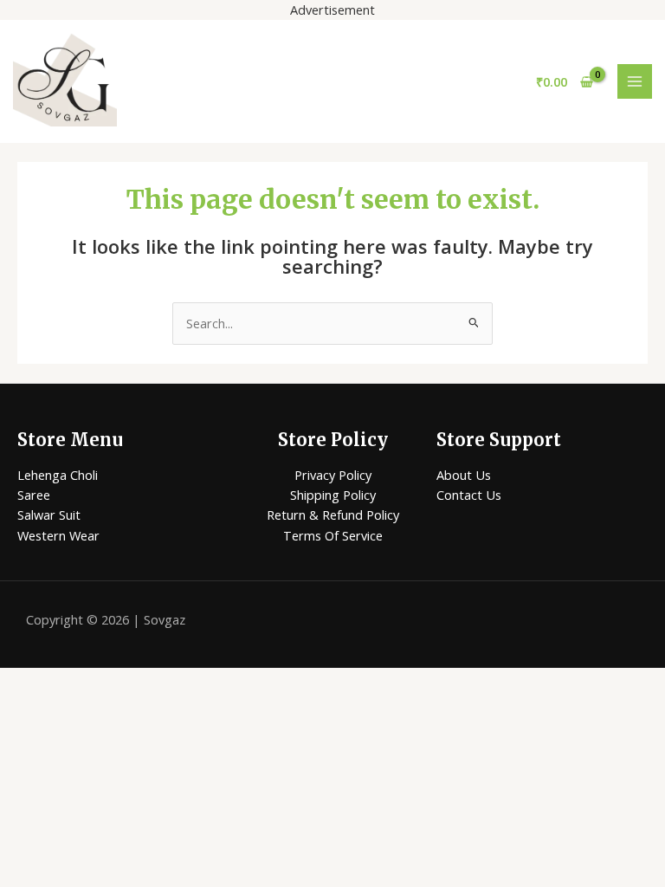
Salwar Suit (49, 514)
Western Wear (58, 535)
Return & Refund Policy (333, 514)
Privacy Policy (332, 474)
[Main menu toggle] (634, 81)
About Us (463, 474)
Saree (33, 494)
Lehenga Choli (57, 474)
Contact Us (468, 494)
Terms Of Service (333, 535)
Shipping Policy (333, 494)
